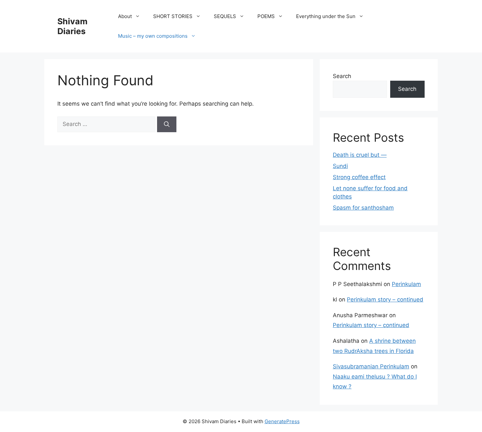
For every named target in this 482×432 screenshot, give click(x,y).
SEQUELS (225, 16)
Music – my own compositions (153, 36)
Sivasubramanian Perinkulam (371, 366)
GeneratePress (282, 421)
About (125, 16)
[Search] (166, 124)
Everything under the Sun (325, 16)
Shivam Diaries (72, 26)
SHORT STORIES (172, 16)
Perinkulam (406, 284)
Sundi (340, 166)
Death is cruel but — (360, 155)
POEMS (266, 16)
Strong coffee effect (359, 177)
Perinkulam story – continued (385, 299)
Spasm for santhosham (363, 207)
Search (342, 76)
